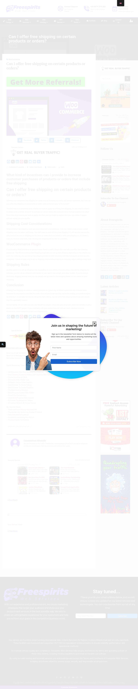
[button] (94, 323)
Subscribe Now (74, 361)
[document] (69, 344)
